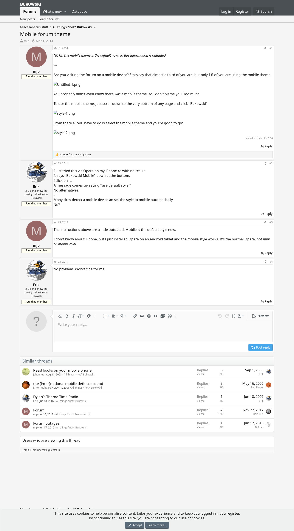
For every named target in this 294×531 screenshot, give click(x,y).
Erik (261, 374)
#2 (271, 163)
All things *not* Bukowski (79, 374)
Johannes (38, 374)
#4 (271, 261)
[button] (65, 11)
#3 (271, 222)
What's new (52, 11)
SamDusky (257, 387)
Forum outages (46, 423)
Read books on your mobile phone (62, 370)
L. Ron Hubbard (42, 387)
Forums (29, 11)
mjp (26, 41)
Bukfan (259, 427)
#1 (271, 48)
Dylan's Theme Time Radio (55, 396)
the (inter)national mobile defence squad (68, 383)
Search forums (49, 19)
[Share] (265, 48)
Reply (268, 146)
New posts (27, 19)
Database (79, 11)
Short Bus (257, 414)
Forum (39, 410)
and (75, 154)
